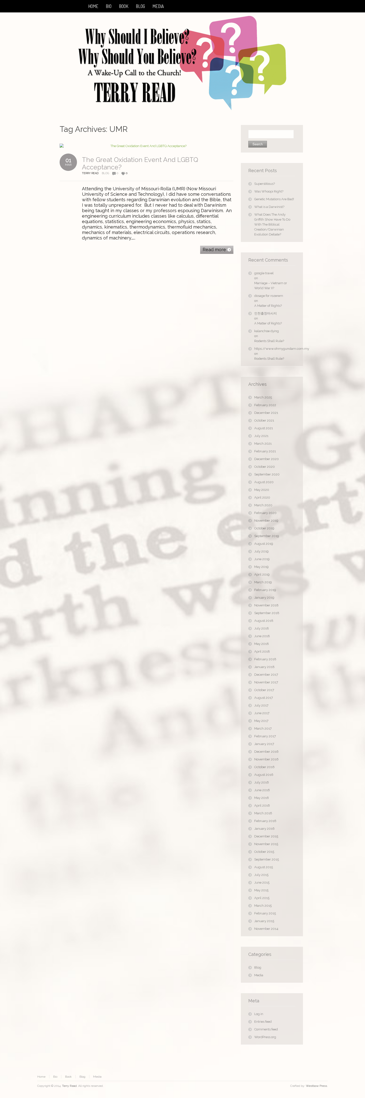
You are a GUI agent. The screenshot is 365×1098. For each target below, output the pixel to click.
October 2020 (264, 467)
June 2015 (261, 882)
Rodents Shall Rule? (269, 341)
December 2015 (266, 836)
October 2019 (264, 528)
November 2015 (266, 844)
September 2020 (267, 474)
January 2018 (264, 667)
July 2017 (261, 705)
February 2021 (265, 451)
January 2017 (264, 744)
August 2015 (263, 867)
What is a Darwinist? (269, 207)
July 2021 (261, 436)
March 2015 (263, 905)
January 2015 (264, 921)
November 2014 (266, 929)
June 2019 (262, 559)
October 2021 (264, 420)
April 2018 (262, 651)
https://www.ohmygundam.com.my (274, 349)
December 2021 (266, 413)
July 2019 (261, 551)
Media (258, 975)
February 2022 (265, 405)
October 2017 (264, 690)
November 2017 (266, 682)
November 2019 (266, 520)
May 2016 (261, 798)
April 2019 (262, 574)
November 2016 (266, 759)
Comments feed (266, 1029)
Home (41, 1076)
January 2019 (264, 597)
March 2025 (263, 397)
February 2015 (265, 913)
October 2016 (264, 767)
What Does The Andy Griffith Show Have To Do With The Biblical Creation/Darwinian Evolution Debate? (272, 224)
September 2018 (266, 613)
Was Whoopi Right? (268, 191)
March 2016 (263, 813)
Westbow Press (316, 1086)
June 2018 (262, 636)
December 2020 (266, 459)
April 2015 (261, 898)
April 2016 (262, 805)
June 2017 (261, 713)
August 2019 (263, 544)
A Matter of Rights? (268, 306)
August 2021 (263, 428)
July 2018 (261, 628)
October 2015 (264, 852)
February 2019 (265, 590)
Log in (258, 1014)
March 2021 (263, 443)
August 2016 (263, 775)
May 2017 (261, 721)
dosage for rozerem (268, 296)
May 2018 (261, 644)
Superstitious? (264, 184)
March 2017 (263, 728)
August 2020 (264, 482)
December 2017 (266, 674)
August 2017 (263, 698)
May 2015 (261, 890)
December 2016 (266, 751)
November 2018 (266, 605)
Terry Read (69, 1086)
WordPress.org (265, 1037)
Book (68, 1076)
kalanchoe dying (266, 331)
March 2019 (263, 582)
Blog (105, 173)
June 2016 (262, 790)
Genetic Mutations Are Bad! (274, 199)
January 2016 (264, 828)
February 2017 (265, 736)
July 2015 (261, 875)
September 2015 (266, 859)
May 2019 (261, 567)
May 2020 (261, 490)
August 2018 (263, 621)
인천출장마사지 (265, 313)
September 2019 (266, 536)
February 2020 (265, 513)
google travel (264, 273)
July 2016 (261, 782)
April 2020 (262, 497)
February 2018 (265, 659)
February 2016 (265, 821)
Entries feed (263, 1021)
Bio (55, 1076)
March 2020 (263, 505)
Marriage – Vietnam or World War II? (270, 285)
